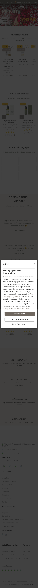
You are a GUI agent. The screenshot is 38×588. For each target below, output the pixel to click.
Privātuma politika (23, 309)
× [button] (34, 264)
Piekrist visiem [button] (19, 314)
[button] (19, 324)
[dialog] (19, 294)
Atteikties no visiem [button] (20, 319)
